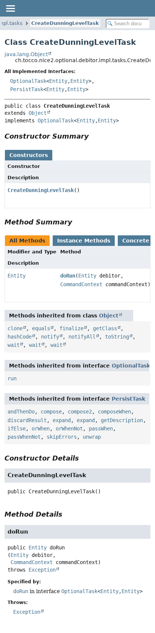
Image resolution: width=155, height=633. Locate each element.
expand (62, 420)
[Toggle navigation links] (10, 8)
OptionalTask (28, 81)
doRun (67, 276)
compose (51, 412)
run (12, 378)
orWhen (41, 429)
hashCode (20, 337)
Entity (58, 81)
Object (38, 113)
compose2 (80, 412)
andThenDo (21, 412)
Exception (42, 570)
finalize (71, 328)
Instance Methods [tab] (83, 241)
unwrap (92, 437)
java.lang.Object (26, 54)
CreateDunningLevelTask (65, 23)
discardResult (27, 420)
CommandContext (81, 284)
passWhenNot (24, 437)
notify (50, 337)
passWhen (101, 429)
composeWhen (114, 412)
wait (14, 345)
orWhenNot (69, 429)
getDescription (122, 420)
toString (117, 337)
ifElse (17, 429)
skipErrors (62, 437)
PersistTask (26, 89)
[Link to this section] (94, 136)
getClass (105, 328)
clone (15, 328)
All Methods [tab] (27, 241)
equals (41, 328)
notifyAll (82, 337)
